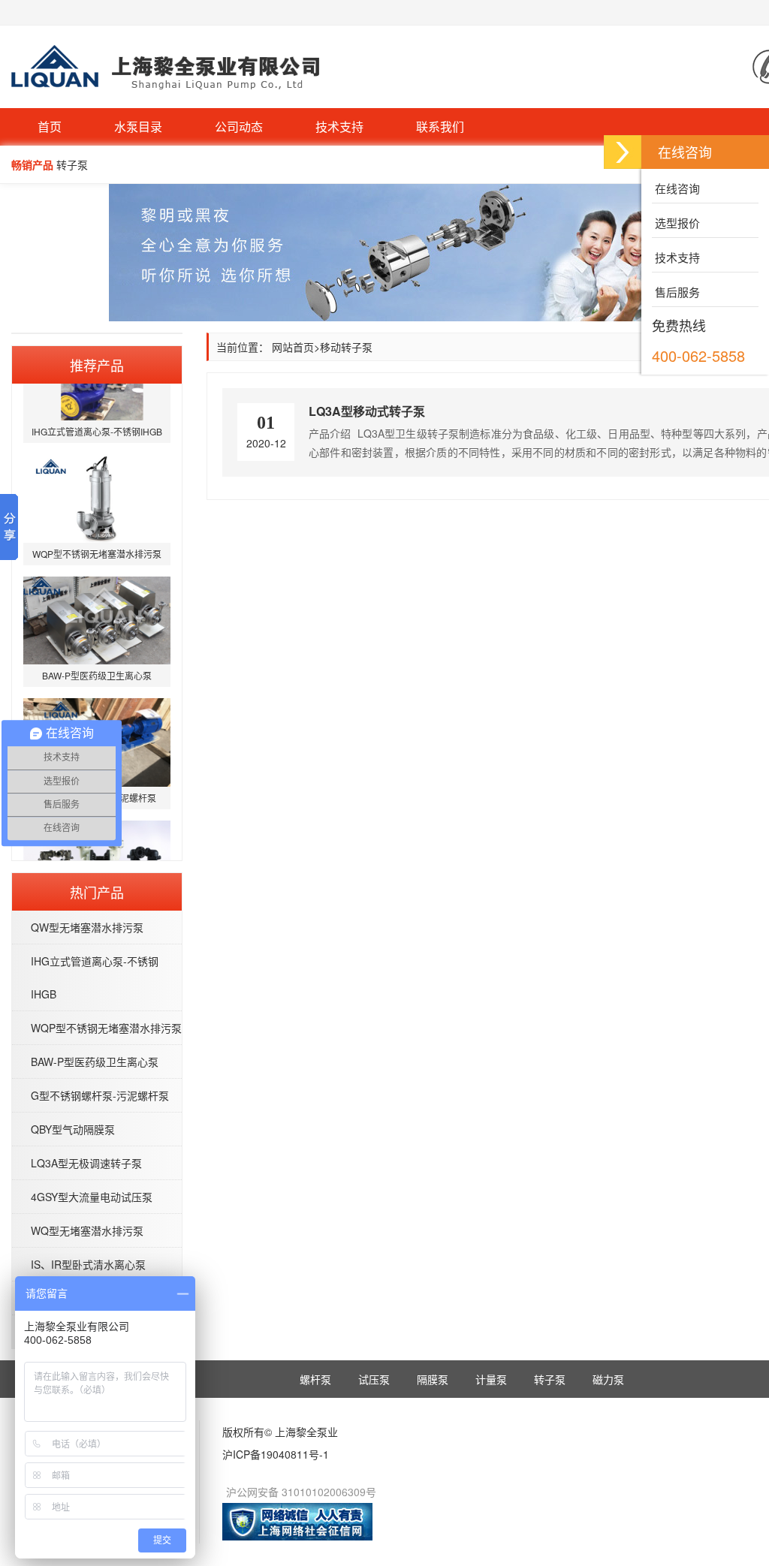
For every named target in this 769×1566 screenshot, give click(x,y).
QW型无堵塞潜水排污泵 (87, 927)
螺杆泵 (315, 1379)
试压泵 (374, 1379)
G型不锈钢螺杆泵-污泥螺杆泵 (100, 1095)
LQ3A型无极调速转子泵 (86, 1162)
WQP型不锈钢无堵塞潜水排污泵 (106, 1027)
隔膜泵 (432, 1379)
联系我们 (440, 126)
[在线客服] (622, 152)
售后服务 (676, 292)
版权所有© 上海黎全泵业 (280, 1431)
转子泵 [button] (72, 164)
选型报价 (676, 222)
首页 (50, 126)
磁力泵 (608, 1379)
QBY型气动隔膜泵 (73, 1129)
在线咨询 (676, 188)
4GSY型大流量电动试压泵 (91, 1196)
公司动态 (239, 126)
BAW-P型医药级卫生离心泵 (94, 1061)
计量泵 (491, 1379)
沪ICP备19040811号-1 (275, 1454)
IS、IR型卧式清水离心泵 (88, 1264)
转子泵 (549, 1379)
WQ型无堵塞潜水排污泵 (87, 1230)
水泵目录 (138, 126)
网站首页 (293, 346)
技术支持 (339, 126)
